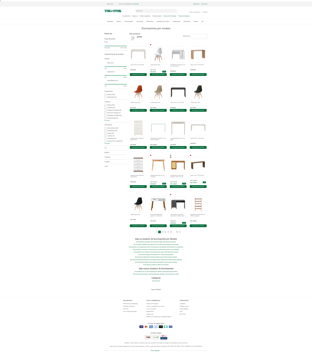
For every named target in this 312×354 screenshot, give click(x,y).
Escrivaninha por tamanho (140, 274)
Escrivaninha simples (171, 262)
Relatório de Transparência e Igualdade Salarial (158, 316)
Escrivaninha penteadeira (156, 262)
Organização (176, 21)
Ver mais (107, 120)
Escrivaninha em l (156, 254)
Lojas (181, 311)
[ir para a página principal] (112, 11)
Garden (196, 21)
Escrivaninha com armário (154, 244)
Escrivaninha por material (154, 271)
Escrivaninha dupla (144, 254)
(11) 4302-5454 (135, 4)
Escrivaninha (156, 281)
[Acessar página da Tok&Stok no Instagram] (153, 293)
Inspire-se (135, 16)
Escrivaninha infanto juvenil (156, 257)
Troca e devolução (151, 308)
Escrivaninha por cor (140, 271)
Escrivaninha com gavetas (158, 247)
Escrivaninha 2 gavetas (143, 242)
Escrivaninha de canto (157, 252)
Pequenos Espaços (184, 16)
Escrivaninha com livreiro (140, 249)
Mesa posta (149, 21)
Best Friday (182, 314)
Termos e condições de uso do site (155, 306)
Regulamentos (150, 311)
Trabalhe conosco (184, 306)
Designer (107, 161)
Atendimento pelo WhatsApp (130, 303)
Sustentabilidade (184, 308)
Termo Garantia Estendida (130, 311)
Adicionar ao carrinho (138, 74)
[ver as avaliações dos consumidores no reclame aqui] (156, 337)
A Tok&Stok (182, 303)
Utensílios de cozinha (163, 21)
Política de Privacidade (152, 303)
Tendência (107, 157)
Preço (106, 42)
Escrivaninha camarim (169, 242)
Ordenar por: (186, 36)
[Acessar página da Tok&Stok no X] (163, 293)
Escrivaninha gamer (167, 254)
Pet (202, 21)
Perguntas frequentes (128, 306)
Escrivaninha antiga (156, 242)
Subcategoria (108, 124)
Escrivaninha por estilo (172, 274)
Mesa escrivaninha (163, 264)
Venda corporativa (145, 16)
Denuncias (126, 308)
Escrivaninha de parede (171, 252)
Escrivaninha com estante (170, 244)
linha (106, 166)
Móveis (119, 21)
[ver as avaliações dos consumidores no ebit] (148, 337)
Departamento (108, 91)
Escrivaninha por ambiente (157, 274)
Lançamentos (126, 16)
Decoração (140, 21)
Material (106, 152)
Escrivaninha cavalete (140, 244)
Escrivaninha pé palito (141, 262)
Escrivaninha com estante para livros (139, 247)
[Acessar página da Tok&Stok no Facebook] (149, 293)
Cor (105, 147)
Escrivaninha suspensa (150, 264)
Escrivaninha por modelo (170, 271)
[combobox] (199, 36)
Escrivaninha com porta (155, 249)
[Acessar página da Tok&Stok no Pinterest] (158, 293)
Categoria (107, 101)
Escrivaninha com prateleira (171, 249)
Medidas (106, 58)
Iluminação (187, 21)
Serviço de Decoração (169, 16)
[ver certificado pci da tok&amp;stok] (163, 337)
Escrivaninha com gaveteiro (175, 247)
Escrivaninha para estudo (157, 259)
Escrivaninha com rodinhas (142, 252)
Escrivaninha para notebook (174, 259)
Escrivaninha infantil (141, 257)
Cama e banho (128, 21)
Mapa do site (149, 314)
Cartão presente (157, 16)
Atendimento (196, 4)
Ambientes (110, 21)
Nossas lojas (204, 4)
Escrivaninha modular (171, 257)
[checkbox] (105, 95)
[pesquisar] (175, 11)
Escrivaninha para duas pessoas (139, 259)
